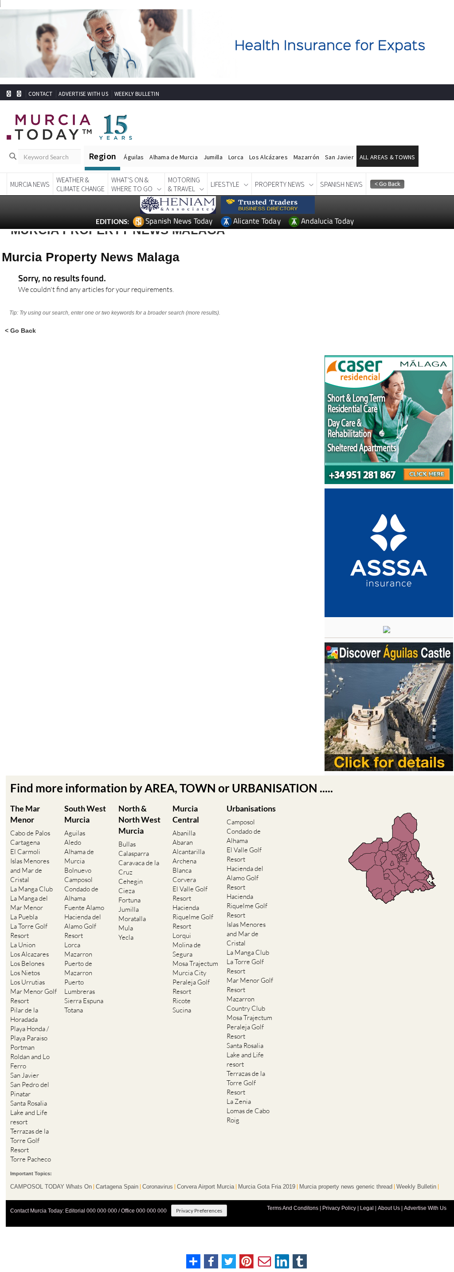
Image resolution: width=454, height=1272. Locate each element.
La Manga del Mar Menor (29, 903)
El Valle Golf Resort (189, 893)
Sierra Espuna (83, 1000)
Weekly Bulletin (416, 1186)
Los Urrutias (27, 982)
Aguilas (74, 833)
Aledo (72, 842)
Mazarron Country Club (246, 1003)
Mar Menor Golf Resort (33, 996)
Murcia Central (185, 813)
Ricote (181, 1000)
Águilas (134, 157)
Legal (367, 1208)
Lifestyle (225, 184)
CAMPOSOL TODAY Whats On (51, 1186)
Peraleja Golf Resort (191, 987)
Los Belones (27, 963)
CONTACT (40, 94)
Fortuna (129, 900)
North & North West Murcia (139, 819)
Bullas (127, 844)
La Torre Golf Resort (28, 931)
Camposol (78, 879)
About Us (389, 1208)
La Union (22, 945)
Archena (184, 861)
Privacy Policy (339, 1208)
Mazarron (78, 954)
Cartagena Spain (117, 1186)
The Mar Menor (25, 813)
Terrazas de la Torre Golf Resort (29, 1140)
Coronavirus (157, 1186)
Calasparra (133, 853)
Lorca (235, 157)
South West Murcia (85, 813)
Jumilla (213, 157)
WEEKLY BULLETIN (136, 94)
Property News (280, 184)
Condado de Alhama (81, 893)
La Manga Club (31, 889)
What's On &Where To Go (132, 184)
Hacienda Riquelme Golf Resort (192, 916)
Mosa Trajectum (195, 963)
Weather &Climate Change (80, 184)
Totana (73, 1010)
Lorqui (181, 935)
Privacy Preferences (199, 1210)
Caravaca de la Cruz (138, 867)
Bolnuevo (77, 870)
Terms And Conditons (292, 1208)
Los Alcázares (268, 157)
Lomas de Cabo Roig (248, 1115)
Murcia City (189, 973)
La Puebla (24, 917)
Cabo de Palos (30, 833)
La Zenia (239, 1101)
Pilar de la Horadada (24, 1015)
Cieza (126, 890)
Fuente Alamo (84, 907)
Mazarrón (306, 157)
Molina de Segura (186, 949)
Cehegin (130, 881)
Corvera (184, 879)
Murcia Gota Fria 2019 (266, 1186)
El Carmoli (25, 851)
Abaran (182, 842)
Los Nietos (25, 973)
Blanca (182, 870)
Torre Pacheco (30, 1159)
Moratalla (132, 918)
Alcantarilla (188, 851)
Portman (22, 1047)
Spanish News (341, 184)
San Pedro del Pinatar (29, 1089)
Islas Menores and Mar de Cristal (29, 870)
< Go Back (20, 330)
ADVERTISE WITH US (83, 94)
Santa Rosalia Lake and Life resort (28, 1112)
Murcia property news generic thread (345, 1186)
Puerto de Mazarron (78, 968)
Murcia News (30, 184)
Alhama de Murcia (173, 157)
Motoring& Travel (184, 184)
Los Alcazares (29, 954)
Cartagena (25, 842)
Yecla (125, 937)
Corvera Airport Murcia (205, 1186)
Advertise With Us (425, 1208)
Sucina (181, 1010)
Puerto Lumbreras (79, 987)
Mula (125, 928)
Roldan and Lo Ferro (30, 1061)
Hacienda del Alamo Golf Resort (82, 926)
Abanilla (184, 833)
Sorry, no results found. (62, 278)
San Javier (339, 157)
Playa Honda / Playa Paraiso (29, 1033)
